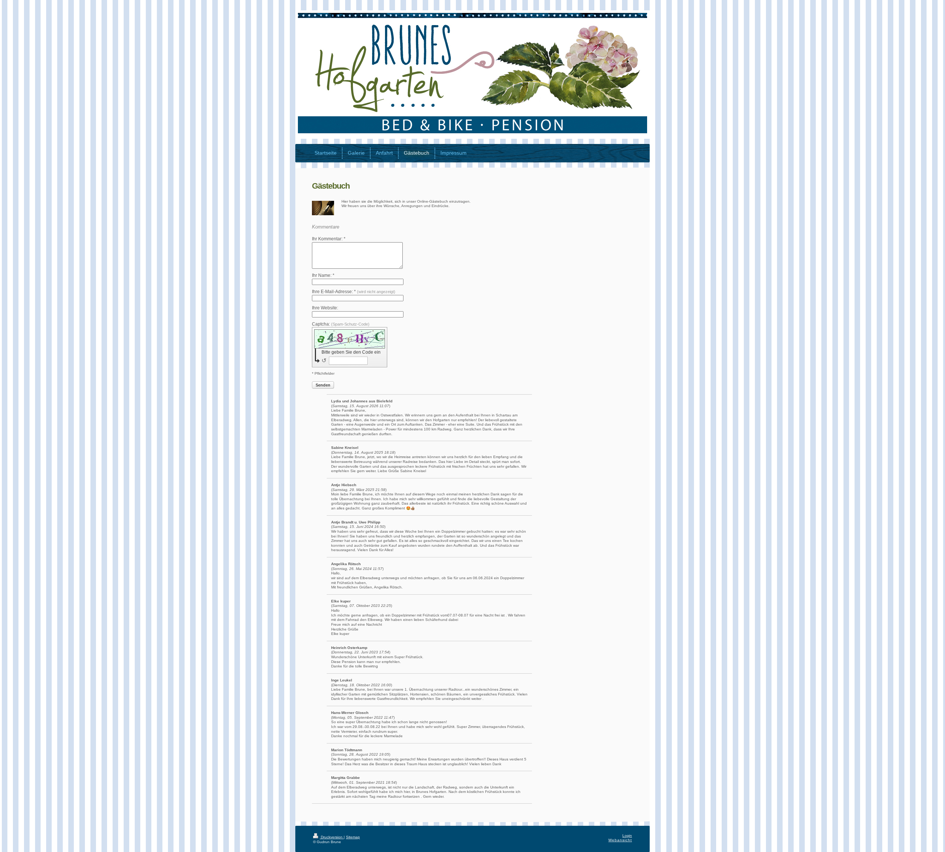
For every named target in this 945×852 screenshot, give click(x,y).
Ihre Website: (325, 307)
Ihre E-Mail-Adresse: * (353, 291)
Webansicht (620, 840)
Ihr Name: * (323, 275)
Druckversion (332, 837)
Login (627, 836)
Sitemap (353, 837)
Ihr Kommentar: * (329, 238)
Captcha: (341, 324)
